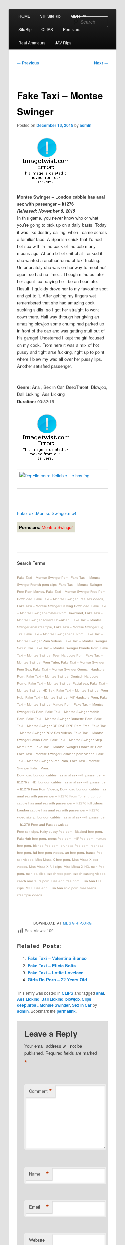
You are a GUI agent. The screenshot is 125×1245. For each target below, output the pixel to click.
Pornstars (71, 29)
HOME (24, 16)
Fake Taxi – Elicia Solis (52, 965)
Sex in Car (82, 1005)
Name (39, 1174)
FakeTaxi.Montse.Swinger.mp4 (46, 513)
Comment (40, 1091)
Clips (86, 999)
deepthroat (27, 1005)
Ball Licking (52, 999)
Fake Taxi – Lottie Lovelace (55, 972)
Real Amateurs (31, 42)
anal (100, 993)
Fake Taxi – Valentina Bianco (57, 958)
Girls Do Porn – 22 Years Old (57, 979)
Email (39, 1207)
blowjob (72, 999)
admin (85, 125)
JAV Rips (63, 42)
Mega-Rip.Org (77, 923)
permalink (66, 1011)
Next (101, 63)
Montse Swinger (55, 1005)
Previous (28, 63)
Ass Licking (28, 999)
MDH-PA (78, 16)
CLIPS (47, 29)
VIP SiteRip (50, 16)
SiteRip (25, 29)
